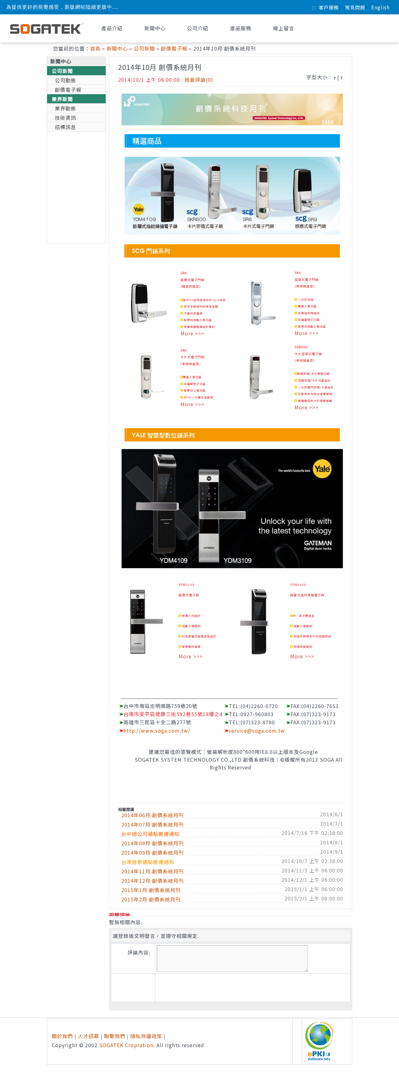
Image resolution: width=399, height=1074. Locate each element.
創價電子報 (174, 48)
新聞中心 (117, 48)
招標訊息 (65, 127)
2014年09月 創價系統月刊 (152, 852)
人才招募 (88, 1036)
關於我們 (62, 1036)
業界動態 (65, 108)
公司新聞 (144, 48)
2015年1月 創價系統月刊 (151, 890)
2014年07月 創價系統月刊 (152, 824)
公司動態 (65, 80)
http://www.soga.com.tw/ (156, 730)
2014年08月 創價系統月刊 (152, 843)
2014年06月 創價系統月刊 (152, 815)
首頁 (95, 48)
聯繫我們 (114, 1036)
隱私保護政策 (146, 1036)
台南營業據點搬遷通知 (147, 862)
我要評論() (199, 79)
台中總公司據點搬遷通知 (150, 833)
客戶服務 (329, 7)
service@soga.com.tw (257, 730)
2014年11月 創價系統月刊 (152, 871)
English (380, 7)
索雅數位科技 (46, 28)
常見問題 (355, 7)
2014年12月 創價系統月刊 (152, 880)
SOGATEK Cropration (126, 1045)
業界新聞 (62, 99)
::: (314, 7)
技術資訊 (65, 117)
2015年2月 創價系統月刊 (151, 899)
